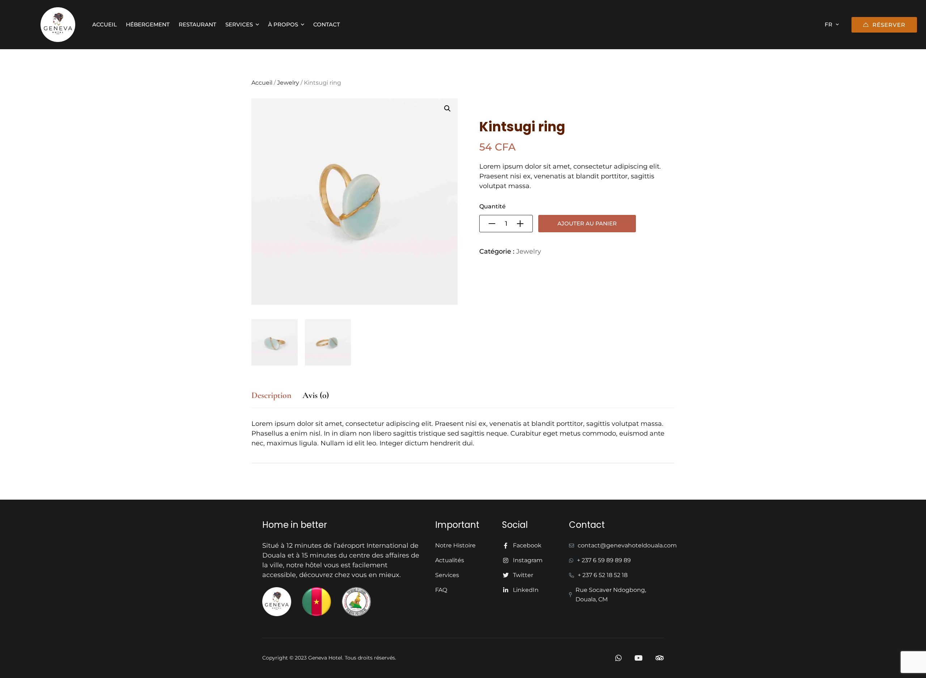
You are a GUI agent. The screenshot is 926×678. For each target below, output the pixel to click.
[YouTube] (639, 658)
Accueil (261, 82)
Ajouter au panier (587, 223)
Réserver (888, 24)
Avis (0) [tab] (315, 395)
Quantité (492, 206)
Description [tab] (271, 395)
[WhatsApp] (618, 658)
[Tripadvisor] (660, 658)
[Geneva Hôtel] (58, 24)
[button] (447, 108)
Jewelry (288, 82)
